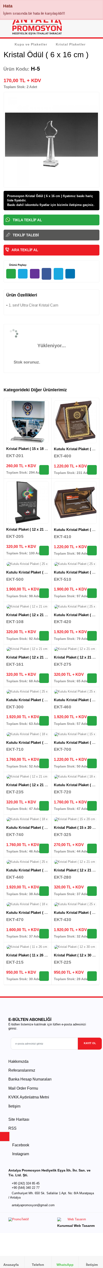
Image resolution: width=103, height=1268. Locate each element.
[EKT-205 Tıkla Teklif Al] (44, 550)
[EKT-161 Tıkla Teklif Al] (44, 678)
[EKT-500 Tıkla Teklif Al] (44, 593)
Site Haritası (18, 1119)
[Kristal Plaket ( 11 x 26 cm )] (27, 947)
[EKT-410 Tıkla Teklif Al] (92, 550)
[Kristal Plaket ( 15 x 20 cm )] (75, 819)
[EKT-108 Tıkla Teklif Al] (44, 636)
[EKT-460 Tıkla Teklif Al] (92, 721)
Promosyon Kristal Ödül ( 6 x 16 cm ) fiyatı (38, 196)
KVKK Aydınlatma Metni (28, 1097)
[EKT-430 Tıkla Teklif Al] (92, 933)
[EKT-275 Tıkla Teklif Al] (92, 678)
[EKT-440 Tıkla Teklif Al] (44, 891)
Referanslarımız (21, 1070)
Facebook (20, 1145)
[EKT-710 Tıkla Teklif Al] (44, 763)
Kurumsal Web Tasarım (76, 1226)
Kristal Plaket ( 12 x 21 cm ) (29, 529)
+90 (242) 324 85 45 (26, 1183)
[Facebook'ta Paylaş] (46, 274)
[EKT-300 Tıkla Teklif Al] (44, 721)
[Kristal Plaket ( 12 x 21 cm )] (27, 502)
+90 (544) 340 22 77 (26, 1187)
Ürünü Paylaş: (17, 264)
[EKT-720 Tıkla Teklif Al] (92, 806)
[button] (94, 26)
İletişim (14, 1106)
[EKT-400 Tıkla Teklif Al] (92, 470)
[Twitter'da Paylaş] (58, 274)
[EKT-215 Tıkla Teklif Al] (44, 976)
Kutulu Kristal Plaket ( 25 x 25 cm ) (35, 572)
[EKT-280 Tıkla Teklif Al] (92, 891)
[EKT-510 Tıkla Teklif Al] (92, 593)
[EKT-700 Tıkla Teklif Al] (92, 763)
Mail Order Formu (23, 1088)
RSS (12, 1128)
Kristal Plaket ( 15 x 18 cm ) (29, 449)
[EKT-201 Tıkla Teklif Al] (44, 470)
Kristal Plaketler (71, 44)
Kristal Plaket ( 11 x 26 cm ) (29, 955)
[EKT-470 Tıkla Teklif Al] (44, 933)
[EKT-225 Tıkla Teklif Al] (92, 976)
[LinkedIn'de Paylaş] (70, 274)
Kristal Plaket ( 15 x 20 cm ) (76, 827)
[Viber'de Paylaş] (35, 274)
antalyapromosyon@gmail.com (33, 1205)
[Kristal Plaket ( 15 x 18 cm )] (27, 421)
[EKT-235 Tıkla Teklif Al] (44, 806)
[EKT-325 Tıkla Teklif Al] (92, 848)
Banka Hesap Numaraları (30, 1079)
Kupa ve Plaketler (31, 44)
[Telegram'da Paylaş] (23, 274)
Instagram (20, 1154)
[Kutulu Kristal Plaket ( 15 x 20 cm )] (75, 421)
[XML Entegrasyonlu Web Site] (28, 1220)
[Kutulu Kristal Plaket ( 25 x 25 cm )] (27, 564)
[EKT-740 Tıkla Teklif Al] (44, 848)
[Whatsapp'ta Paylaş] (11, 274)
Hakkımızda (18, 1061)
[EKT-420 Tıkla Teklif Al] (92, 636)
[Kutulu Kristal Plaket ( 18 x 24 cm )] (27, 734)
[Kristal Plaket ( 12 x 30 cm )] (75, 947)
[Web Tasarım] (76, 1220)
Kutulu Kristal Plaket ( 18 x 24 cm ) (35, 742)
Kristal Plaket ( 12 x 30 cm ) (76, 955)
